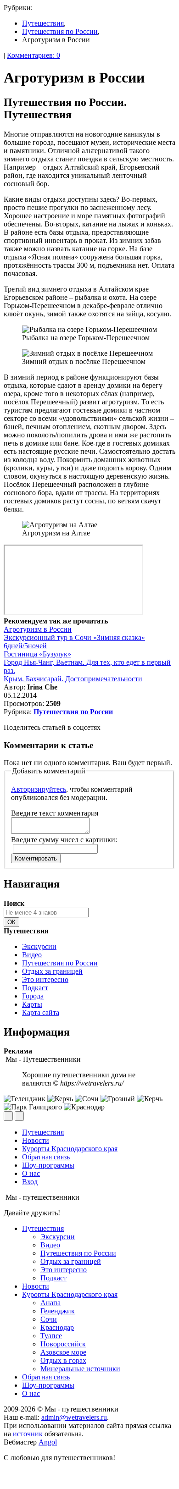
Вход (30, 1182)
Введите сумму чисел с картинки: (64, 840)
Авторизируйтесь (38, 789)
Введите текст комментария (54, 813)
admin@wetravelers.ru (74, 1417)
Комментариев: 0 (33, 55)
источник (28, 1434)
